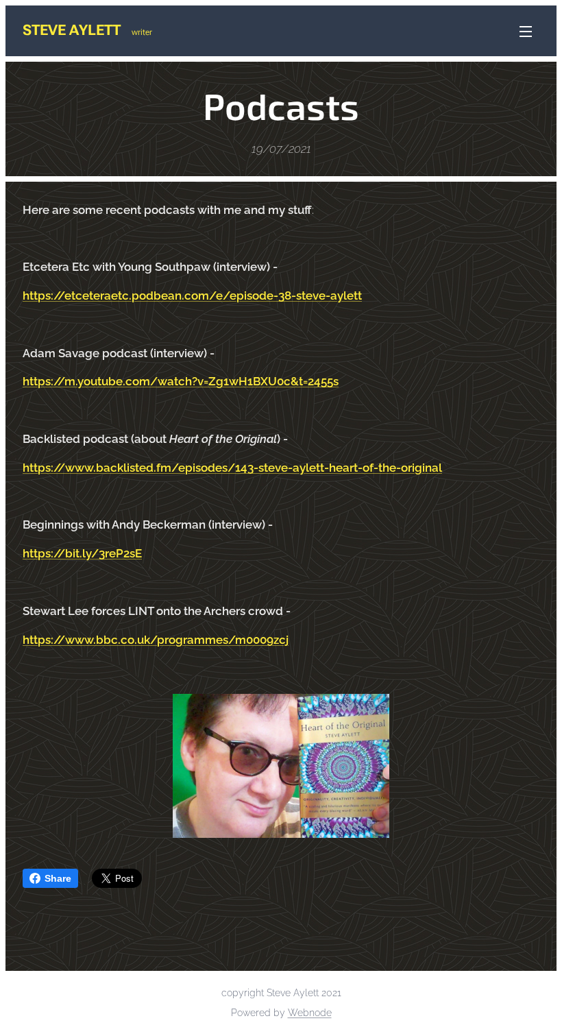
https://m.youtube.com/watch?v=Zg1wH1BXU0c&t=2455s (181, 381)
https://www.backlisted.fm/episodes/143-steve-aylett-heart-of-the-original (232, 467)
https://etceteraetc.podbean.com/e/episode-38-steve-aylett (192, 295)
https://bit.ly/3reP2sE (82, 553)
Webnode (310, 1012)
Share (58, 878)
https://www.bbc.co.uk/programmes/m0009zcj (156, 640)
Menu (525, 31)
